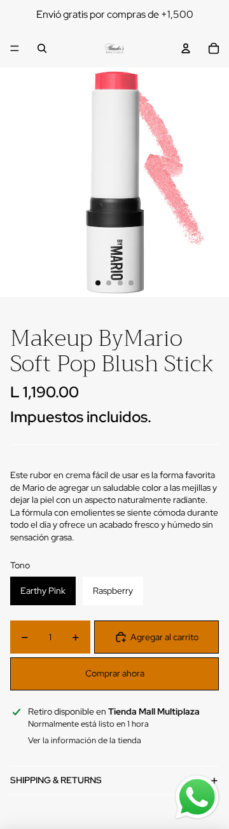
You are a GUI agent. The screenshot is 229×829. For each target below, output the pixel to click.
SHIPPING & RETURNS (56, 780)
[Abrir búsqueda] (42, 48)
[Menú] (14, 48)
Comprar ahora (114, 673)
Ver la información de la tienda (84, 740)
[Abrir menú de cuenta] (186, 48)
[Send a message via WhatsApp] (197, 797)
